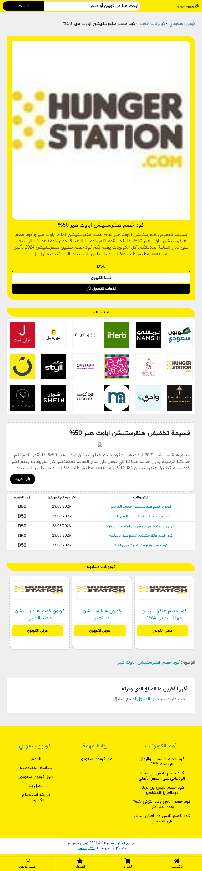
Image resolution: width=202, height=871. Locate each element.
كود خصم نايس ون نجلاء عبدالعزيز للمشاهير (161, 790)
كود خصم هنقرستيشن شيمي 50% (141, 545)
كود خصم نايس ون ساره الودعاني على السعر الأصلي (162, 775)
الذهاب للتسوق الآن (101, 288)
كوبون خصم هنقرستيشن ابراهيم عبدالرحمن (140, 526)
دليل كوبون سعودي (36, 777)
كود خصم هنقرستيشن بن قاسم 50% (140, 516)
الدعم (36, 759)
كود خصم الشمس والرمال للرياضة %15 (161, 761)
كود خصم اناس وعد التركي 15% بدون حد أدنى (161, 804)
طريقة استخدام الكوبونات (36, 797)
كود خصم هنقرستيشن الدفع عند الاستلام (141, 535)
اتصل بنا (36, 786)
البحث (23, 6)
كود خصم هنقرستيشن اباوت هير (149, 662)
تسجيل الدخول (151, 699)
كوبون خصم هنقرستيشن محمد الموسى (140, 506)
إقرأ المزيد (22, 478)
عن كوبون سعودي (96, 759)
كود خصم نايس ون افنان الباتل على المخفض (162, 818)
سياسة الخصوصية (36, 768)
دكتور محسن (86, 848)
